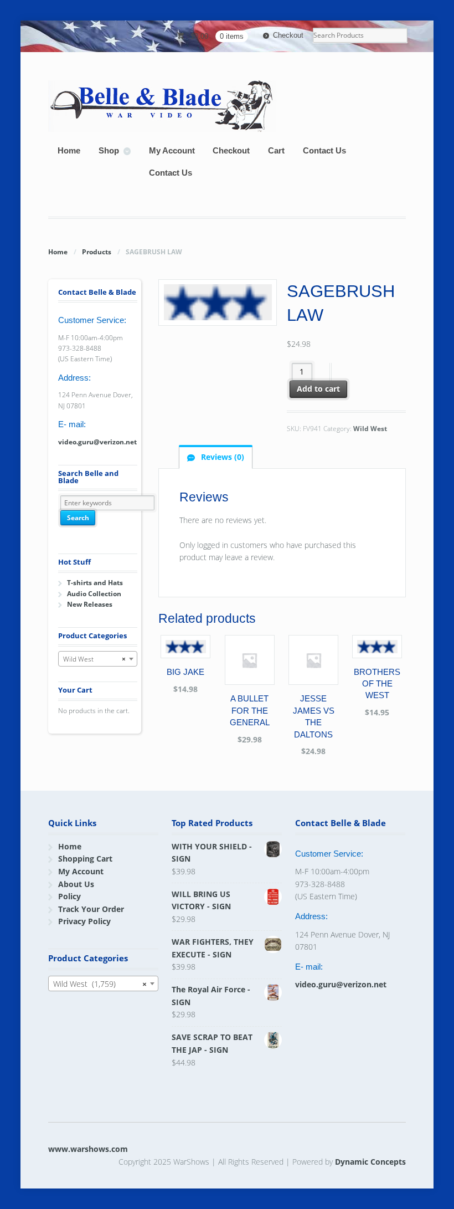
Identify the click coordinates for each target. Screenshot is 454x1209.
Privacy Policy (84, 921)
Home (69, 150)
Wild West (370, 428)
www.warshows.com (88, 1149)
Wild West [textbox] (94, 659)
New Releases (89, 604)
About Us (76, 884)
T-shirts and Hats (95, 582)
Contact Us (324, 150)
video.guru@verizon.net (97, 442)
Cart (276, 150)
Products (96, 252)
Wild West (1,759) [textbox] (99, 984)
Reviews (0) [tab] (221, 457)
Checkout (288, 35)
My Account (172, 150)
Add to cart (318, 388)
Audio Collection (94, 593)
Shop (109, 150)
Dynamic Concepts (370, 1161)
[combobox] (97, 659)
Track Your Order (91, 909)
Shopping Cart (85, 858)
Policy (69, 896)
